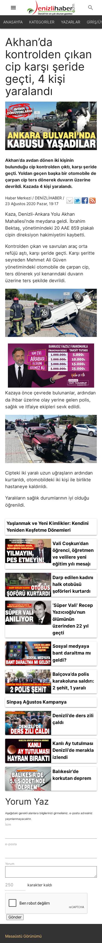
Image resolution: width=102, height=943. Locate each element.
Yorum (9, 864)
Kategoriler (41, 22)
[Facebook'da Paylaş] (85, 200)
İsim (8, 824)
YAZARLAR (70, 22)
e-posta (11, 844)
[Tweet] (77, 200)
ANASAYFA (13, 22)
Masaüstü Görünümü (23, 936)
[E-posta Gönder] (69, 200)
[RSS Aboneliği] (92, 200)
